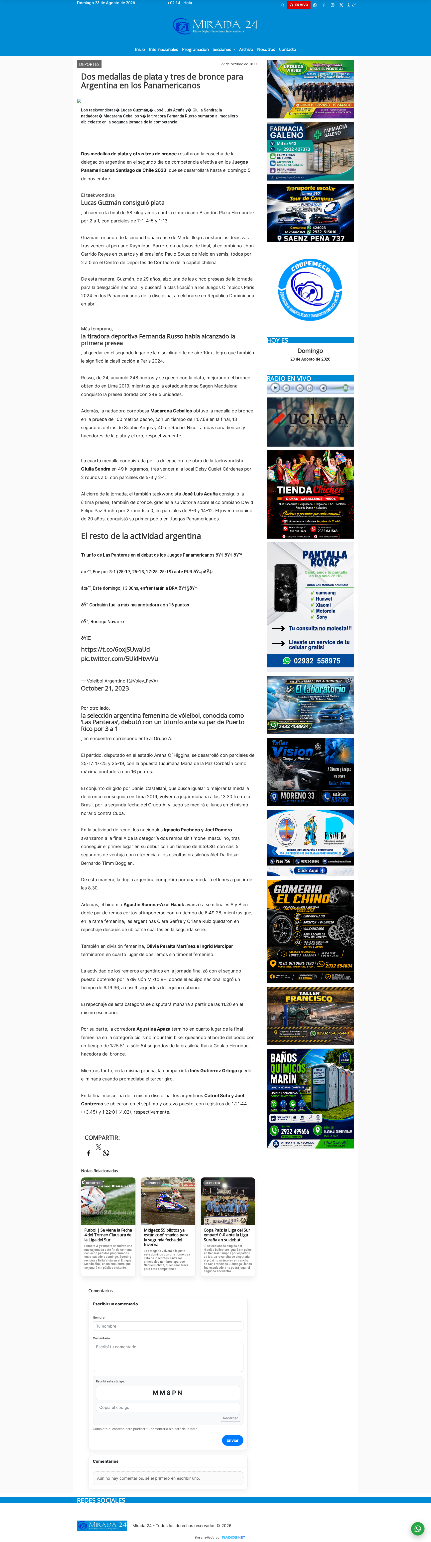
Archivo (246, 49)
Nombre (99, 1317)
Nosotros (266, 49)
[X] (341, 5)
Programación (195, 49)
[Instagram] (332, 5)
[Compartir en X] (98, 1148)
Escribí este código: (110, 1381)
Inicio (140, 49)
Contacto (287, 49)
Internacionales (163, 49)
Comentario (101, 1338)
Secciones (222, 49)
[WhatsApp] (315, 5)
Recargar (230, 1418)
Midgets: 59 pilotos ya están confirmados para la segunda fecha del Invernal (166, 1237)
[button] (282, 5)
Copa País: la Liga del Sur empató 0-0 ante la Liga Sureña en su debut (227, 1235)
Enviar (232, 1440)
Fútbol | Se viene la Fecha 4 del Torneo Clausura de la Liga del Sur (108, 1235)
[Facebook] (324, 5)
